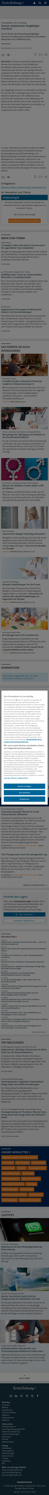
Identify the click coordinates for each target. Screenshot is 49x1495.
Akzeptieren (24, 799)
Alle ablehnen (24, 793)
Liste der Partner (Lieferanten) (16, 778)
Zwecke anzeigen (24, 786)
